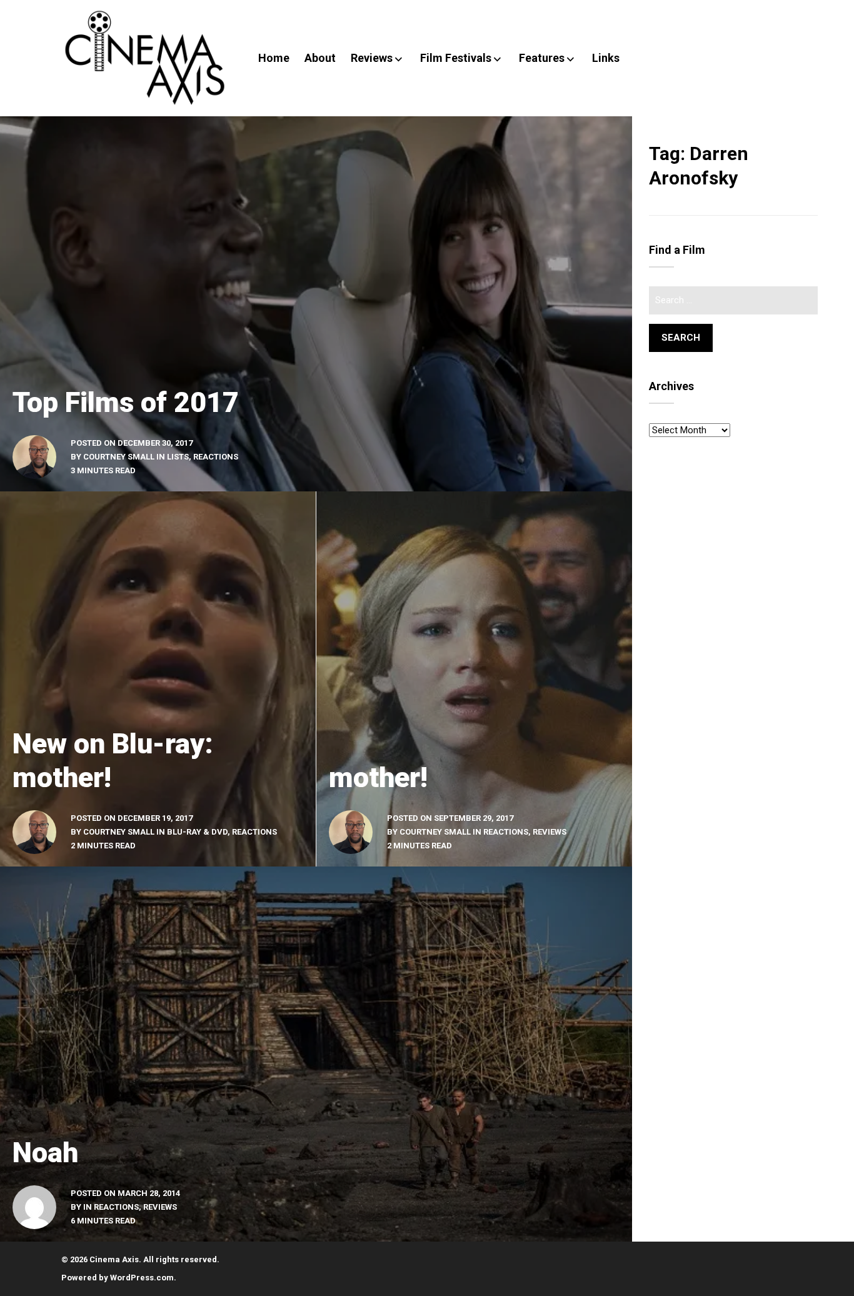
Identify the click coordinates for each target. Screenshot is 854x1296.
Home (273, 57)
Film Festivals (455, 57)
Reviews (372, 57)
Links (606, 57)
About (320, 57)
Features (542, 57)
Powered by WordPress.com (117, 1277)
